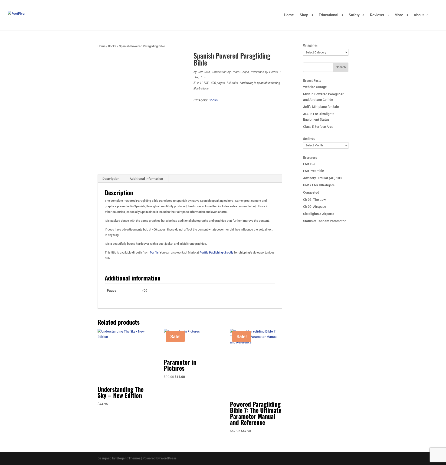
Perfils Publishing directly (216, 252)
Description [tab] (110, 179)
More (398, 15)
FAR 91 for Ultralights (318, 185)
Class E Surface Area (318, 127)
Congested (311, 192)
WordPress (169, 458)
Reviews (377, 15)
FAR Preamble (313, 171)
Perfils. (155, 252)
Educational (328, 15)
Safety (354, 15)
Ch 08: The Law (314, 199)
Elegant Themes (128, 458)
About (419, 15)
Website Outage (315, 87)
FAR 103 (309, 164)
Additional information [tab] (146, 179)
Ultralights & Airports (318, 214)
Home (289, 15)
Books (112, 46)
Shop (304, 15)
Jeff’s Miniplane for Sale (321, 107)
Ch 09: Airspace (314, 206)
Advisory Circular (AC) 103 (322, 178)
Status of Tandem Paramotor (324, 221)
